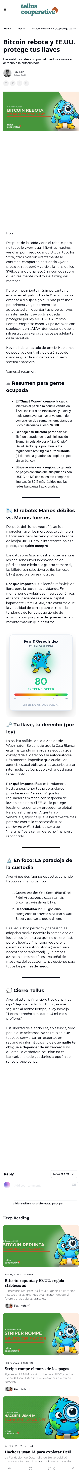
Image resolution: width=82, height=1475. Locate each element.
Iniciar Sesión (21, 1203)
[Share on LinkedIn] (26, 83)
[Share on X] (13, 83)
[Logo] (39, 9)
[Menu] (5, 9)
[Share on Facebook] (6, 83)
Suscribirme (38, 1203)
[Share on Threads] (19, 83)
